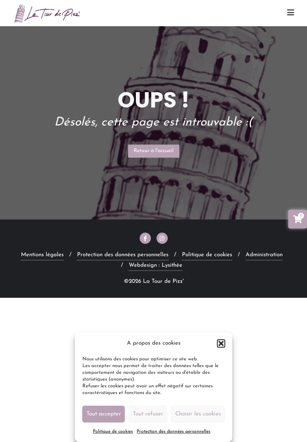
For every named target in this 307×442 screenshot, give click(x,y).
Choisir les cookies (198, 414)
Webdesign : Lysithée (155, 265)
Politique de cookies (113, 431)
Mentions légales (42, 255)
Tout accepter (103, 414)
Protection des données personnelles (173, 431)
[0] (297, 220)
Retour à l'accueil (154, 151)
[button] (221, 343)
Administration (264, 255)
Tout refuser (148, 414)
